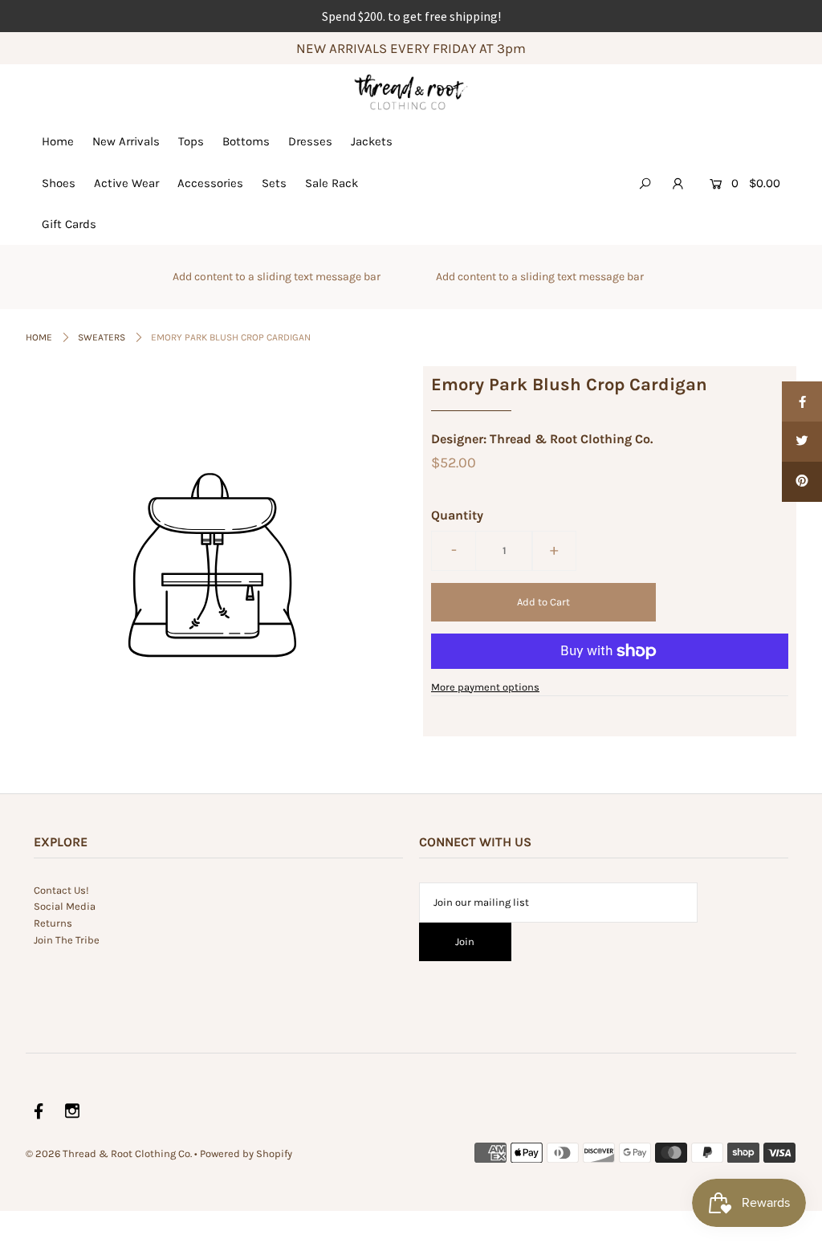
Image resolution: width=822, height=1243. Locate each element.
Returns (53, 923)
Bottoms (246, 141)
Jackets (372, 141)
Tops (191, 141)
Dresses (310, 141)
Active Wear (126, 183)
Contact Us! (61, 890)
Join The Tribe (67, 940)
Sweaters (101, 337)
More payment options (485, 687)
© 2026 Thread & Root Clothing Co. (109, 1153)
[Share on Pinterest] (802, 482)
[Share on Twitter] (802, 442)
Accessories (210, 183)
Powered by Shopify (246, 1153)
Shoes (58, 183)
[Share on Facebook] (802, 401)
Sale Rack (331, 183)
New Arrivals (126, 141)
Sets (274, 183)
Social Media (65, 906)
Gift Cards (69, 224)
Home (58, 141)
